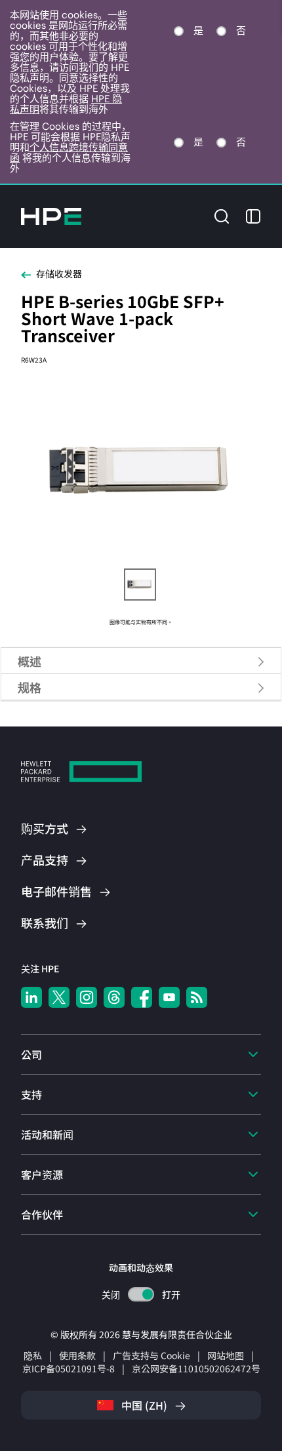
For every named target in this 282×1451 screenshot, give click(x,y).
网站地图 (225, 1355)
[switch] (141, 1294)
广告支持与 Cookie (151, 1355)
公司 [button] (31, 1054)
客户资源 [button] (42, 1174)
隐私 (33, 1355)
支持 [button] (31, 1094)
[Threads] (114, 997)
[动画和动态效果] (141, 1294)
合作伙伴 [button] (42, 1214)
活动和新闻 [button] (47, 1134)
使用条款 (77, 1355)
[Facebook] (141, 997)
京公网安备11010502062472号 (196, 1368)
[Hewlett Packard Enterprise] (51, 216)
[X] (59, 997)
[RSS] (196, 997)
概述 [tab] (29, 660)
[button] (221, 214)
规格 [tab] (29, 687)
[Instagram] (86, 997)
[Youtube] (169, 997)
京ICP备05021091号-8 (68, 1368)
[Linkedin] (31, 997)
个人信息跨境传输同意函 (69, 152)
